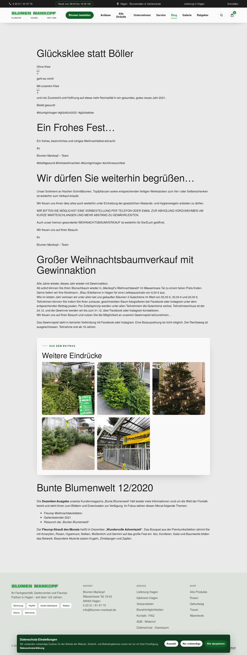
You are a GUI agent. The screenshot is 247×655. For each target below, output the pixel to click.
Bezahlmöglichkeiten (150, 609)
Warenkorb (197, 615)
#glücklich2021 (68, 112)
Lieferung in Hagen (194, 3)
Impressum (162, 627)
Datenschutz (145, 627)
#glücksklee (86, 112)
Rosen (194, 598)
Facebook (156, 301)
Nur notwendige (191, 643)
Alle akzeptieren (216, 643)
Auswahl (171, 643)
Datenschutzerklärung (32, 648)
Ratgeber (202, 15)
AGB (139, 621)
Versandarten (145, 604)
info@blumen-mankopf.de (99, 610)
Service (161, 15)
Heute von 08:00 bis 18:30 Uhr (74, 3)
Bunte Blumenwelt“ (117, 501)
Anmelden (232, 3)
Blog (174, 15)
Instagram (176, 301)
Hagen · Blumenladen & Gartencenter (140, 3)
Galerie (186, 15)
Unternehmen (142, 15)
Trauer (194, 609)
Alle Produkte (198, 592)
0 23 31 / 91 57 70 (23, 3)
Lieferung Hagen (147, 592)
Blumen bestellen (80, 15)
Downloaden (96, 506)
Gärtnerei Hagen (147, 598)
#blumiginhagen (47, 112)
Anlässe (106, 15)
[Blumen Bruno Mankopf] (34, 586)
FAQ (151, 615)
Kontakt (141, 615)
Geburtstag (197, 604)
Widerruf (150, 621)
